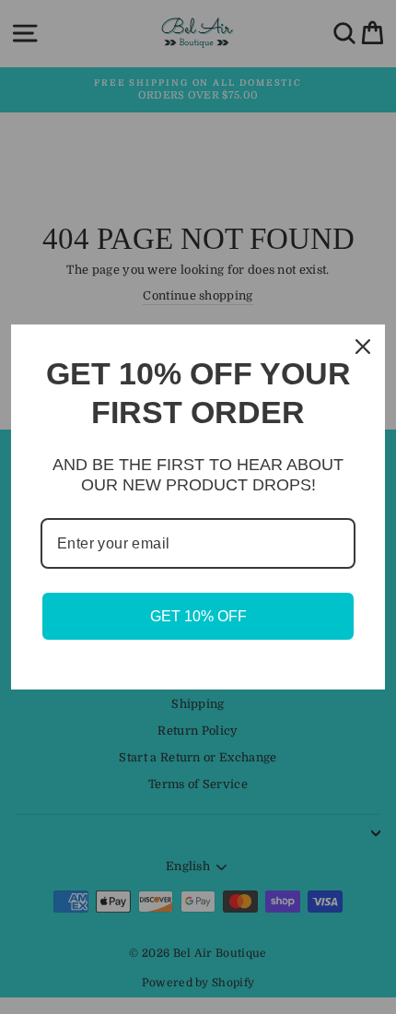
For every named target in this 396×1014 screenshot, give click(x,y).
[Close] (363, 346)
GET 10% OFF (198, 616)
